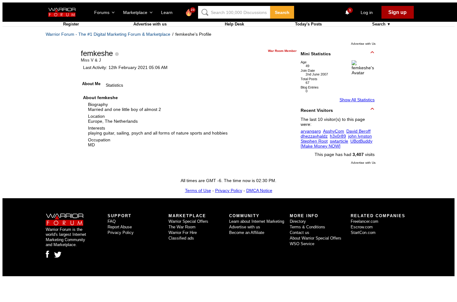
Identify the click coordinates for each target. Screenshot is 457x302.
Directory (298, 221)
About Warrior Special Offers (315, 238)
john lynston (360, 136)
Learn (168, 12)
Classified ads (181, 238)
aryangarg (311, 131)
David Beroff (358, 131)
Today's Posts (308, 24)
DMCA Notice (259, 190)
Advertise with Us (363, 43)
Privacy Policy (228, 190)
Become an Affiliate (246, 232)
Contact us (299, 232)
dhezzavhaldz (314, 136)
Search (282, 12)
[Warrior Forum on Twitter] (58, 255)
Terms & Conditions (307, 227)
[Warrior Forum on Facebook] (47, 254)
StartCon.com (363, 232)
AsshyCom (333, 131)
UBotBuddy (361, 141)
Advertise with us (150, 24)
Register (71, 24)
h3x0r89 (338, 136)
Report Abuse (120, 227)
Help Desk (234, 24)
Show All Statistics (357, 99)
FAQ (112, 221)
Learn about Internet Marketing (256, 221)
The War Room (182, 227)
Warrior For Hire (182, 232)
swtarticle (339, 141)
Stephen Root (314, 141)
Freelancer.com (364, 221)
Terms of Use (198, 190)
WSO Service (302, 243)
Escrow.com (362, 227)
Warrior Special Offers (188, 221)
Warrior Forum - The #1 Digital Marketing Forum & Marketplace (108, 34)
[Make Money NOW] (320, 146)
